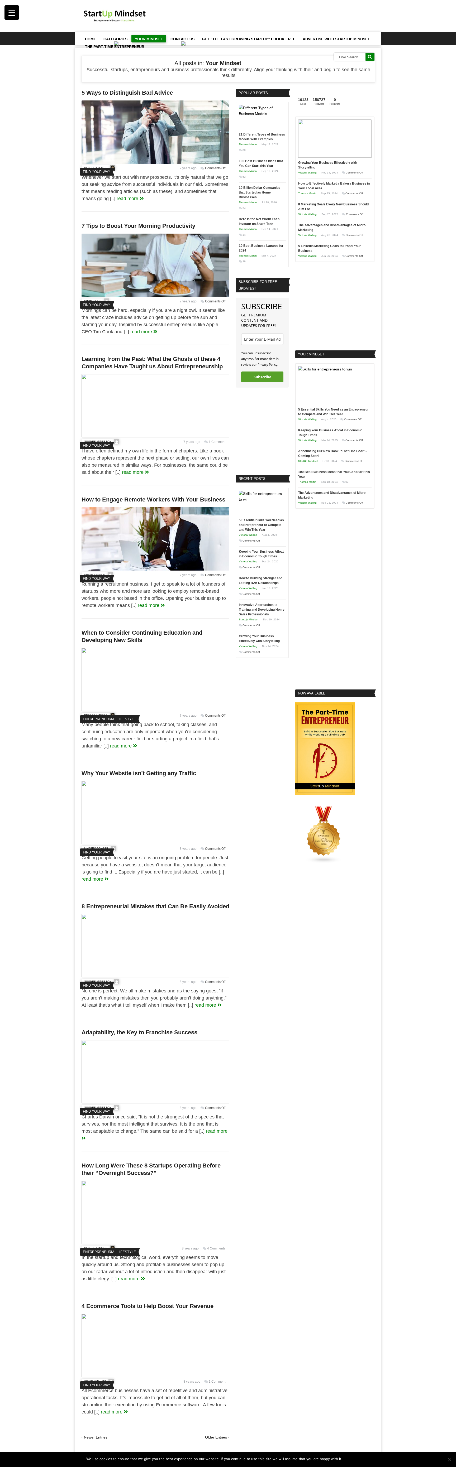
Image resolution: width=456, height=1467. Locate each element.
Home (90, 39)
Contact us (182, 39)
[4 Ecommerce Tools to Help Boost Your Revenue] (155, 1376)
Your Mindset (149, 39)
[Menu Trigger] (11, 12)
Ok (347, 1459)
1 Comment (217, 442)
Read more (361, 1459)
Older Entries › (217, 1437)
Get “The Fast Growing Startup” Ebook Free (248, 39)
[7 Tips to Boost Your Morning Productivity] (155, 295)
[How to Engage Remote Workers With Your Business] (155, 569)
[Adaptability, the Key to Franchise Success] (155, 1102)
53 (244, 176)
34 (244, 208)
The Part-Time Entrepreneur (114, 47)
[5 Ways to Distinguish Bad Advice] (155, 162)
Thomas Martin (248, 144)
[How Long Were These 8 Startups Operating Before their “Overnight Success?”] (155, 1243)
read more (128, 198)
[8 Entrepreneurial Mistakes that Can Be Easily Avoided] (155, 976)
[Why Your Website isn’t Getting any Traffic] (155, 843)
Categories (115, 39)
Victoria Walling (248, 534)
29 (244, 261)
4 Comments (216, 1248)
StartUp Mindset (248, 619)
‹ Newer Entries (94, 1437)
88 (244, 150)
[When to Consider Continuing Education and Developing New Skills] (155, 710)
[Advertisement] (278, 16)
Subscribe (262, 376)
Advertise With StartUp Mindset (336, 39)
